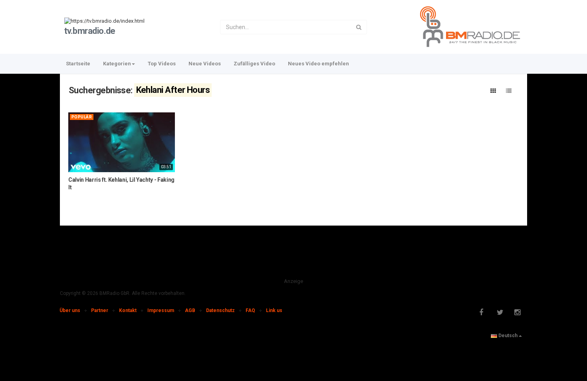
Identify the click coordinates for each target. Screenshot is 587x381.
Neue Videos (204, 64)
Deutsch (508, 335)
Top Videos (162, 64)
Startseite (78, 64)
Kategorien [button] (117, 64)
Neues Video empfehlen (318, 64)
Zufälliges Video (254, 64)
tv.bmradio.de (89, 31)
